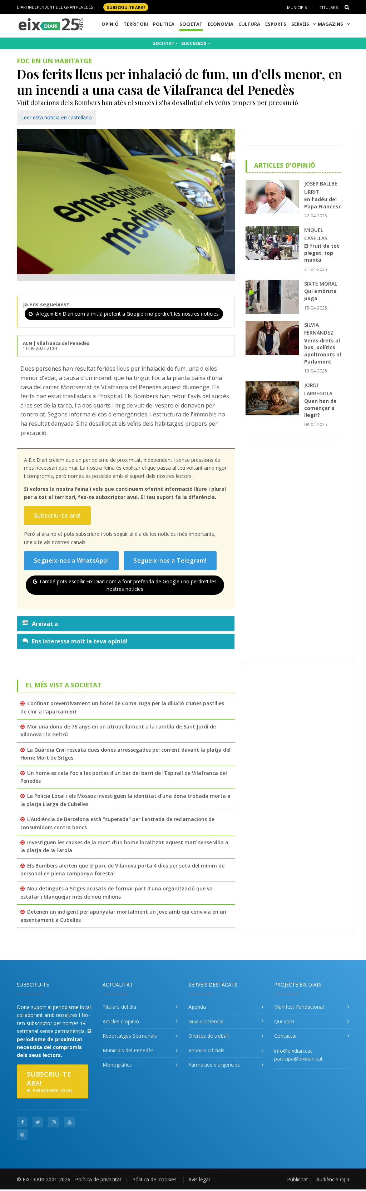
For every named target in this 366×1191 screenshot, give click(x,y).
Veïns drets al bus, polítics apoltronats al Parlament (322, 351)
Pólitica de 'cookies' (155, 1179)
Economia (220, 24)
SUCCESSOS (194, 43)
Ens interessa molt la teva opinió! (80, 641)
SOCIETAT (164, 43)
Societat (191, 24)
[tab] (125, 623)
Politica (163, 24)
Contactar (285, 1035)
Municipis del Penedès (128, 1050)
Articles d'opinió (121, 1021)
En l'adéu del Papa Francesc (322, 203)
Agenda (197, 1006)
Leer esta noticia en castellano (56, 117)
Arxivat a (45, 624)
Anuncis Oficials (206, 1050)
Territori (136, 24)
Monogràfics (117, 1064)
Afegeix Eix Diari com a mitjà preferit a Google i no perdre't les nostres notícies (127, 313)
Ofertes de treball (208, 1035)
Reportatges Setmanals (130, 1035)
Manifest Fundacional (299, 1006)
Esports (275, 24)
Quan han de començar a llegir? (320, 407)
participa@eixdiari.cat (298, 1058)
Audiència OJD (332, 1179)
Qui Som (284, 1021)
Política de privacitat (98, 1179)
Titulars (329, 7)
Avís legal (199, 1179)
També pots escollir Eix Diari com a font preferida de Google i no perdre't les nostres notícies (128, 585)
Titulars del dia (119, 1006)
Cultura (249, 24)
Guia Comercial (205, 1021)
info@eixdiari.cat (293, 1050)
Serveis (300, 24)
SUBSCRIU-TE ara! (126, 7)
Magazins (330, 24)
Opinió (110, 24)
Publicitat (297, 1179)
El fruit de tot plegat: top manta (321, 252)
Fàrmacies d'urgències (214, 1064)
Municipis (297, 7)
